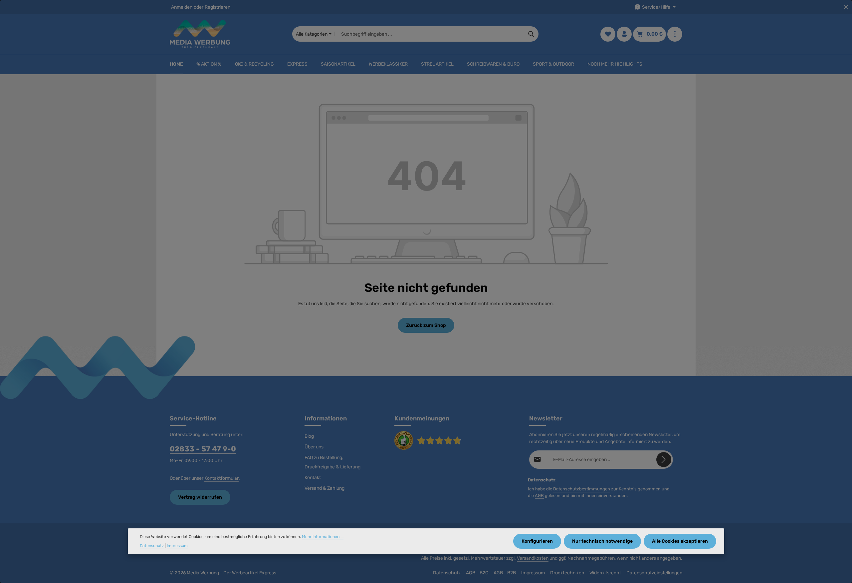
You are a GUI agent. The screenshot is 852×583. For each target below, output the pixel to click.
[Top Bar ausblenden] (846, 7)
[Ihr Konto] (624, 34)
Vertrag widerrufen (200, 497)
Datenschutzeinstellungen (654, 573)
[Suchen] (531, 34)
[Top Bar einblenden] (674, 34)
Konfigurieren (537, 541)
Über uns (314, 447)
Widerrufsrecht (605, 573)
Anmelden (181, 7)
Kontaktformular (221, 478)
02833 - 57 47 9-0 (203, 448)
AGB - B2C (477, 573)
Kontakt (313, 477)
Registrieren (217, 7)
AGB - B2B (505, 573)
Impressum (533, 573)
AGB (539, 495)
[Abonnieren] (663, 459)
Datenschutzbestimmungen (581, 488)
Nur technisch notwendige (602, 541)
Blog (309, 436)
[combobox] (429, 34)
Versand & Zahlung (324, 488)
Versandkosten (532, 558)
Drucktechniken (567, 573)
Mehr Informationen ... (322, 536)
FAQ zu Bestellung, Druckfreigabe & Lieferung (332, 462)
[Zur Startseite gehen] (200, 34)
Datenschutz (447, 573)
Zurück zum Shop (426, 325)
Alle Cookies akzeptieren (680, 541)
